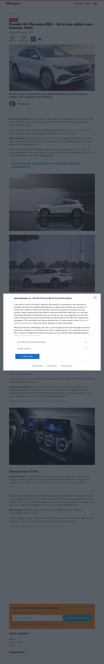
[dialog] (52, 332)
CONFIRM (27, 356)
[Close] (95, 298)
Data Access (52, 366)
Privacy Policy (66, 366)
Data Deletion (37, 366)
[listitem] (52, 342)
